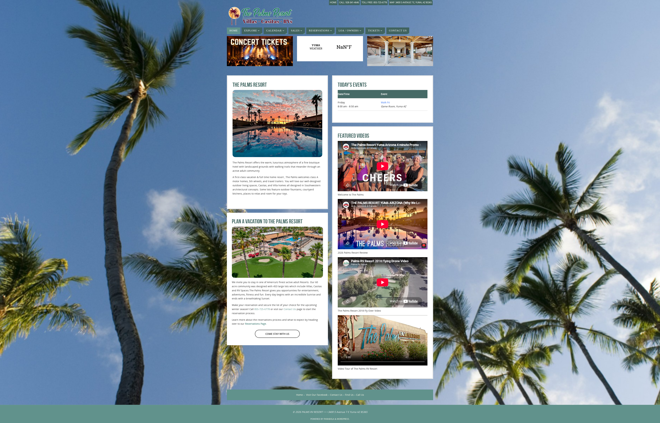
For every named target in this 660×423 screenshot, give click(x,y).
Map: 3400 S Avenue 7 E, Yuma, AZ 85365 (411, 2)
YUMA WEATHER (330, 46)
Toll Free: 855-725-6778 (374, 2)
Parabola (329, 419)
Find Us (349, 394)
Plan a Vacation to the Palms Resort (267, 221)
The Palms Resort (250, 85)
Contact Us (290, 309)
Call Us (360, 394)
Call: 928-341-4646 (349, 2)
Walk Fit (385, 102)
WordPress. (343, 419)
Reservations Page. (256, 323)
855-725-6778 (262, 309)
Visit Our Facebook (316, 394)
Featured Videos (353, 136)
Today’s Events (352, 85)
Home (333, 2)
